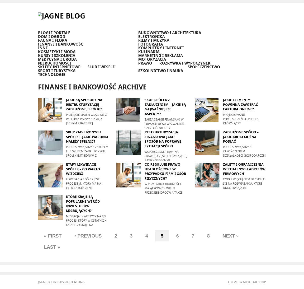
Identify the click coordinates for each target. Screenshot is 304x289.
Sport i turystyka (57, 71)
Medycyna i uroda (57, 59)
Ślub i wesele (101, 67)
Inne (43, 48)
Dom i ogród (51, 36)
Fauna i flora (52, 40)
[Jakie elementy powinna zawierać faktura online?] (207, 110)
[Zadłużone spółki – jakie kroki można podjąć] (207, 142)
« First (53, 235)
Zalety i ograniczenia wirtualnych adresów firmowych (244, 169)
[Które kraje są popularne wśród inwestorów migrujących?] (50, 207)
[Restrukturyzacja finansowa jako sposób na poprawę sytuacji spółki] (128, 142)
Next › (230, 235)
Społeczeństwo (204, 67)
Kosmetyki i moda (57, 52)
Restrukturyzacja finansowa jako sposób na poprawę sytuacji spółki (163, 139)
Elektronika (151, 36)
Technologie (51, 74)
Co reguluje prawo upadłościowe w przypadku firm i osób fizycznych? (165, 171)
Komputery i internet (161, 48)
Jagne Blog (47, 282)
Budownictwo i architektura (169, 33)
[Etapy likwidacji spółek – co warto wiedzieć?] (50, 174)
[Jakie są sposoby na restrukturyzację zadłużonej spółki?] (50, 110)
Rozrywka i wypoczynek (184, 63)
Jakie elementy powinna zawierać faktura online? (240, 104)
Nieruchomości (54, 63)
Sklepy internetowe (59, 67)
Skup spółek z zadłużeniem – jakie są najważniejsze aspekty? (165, 107)
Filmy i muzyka (153, 40)
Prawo (145, 63)
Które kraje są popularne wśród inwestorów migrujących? (83, 203)
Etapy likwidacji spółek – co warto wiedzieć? (83, 169)
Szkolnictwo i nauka (160, 71)
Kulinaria (149, 52)
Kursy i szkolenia (56, 55)
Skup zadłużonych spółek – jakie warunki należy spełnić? (87, 137)
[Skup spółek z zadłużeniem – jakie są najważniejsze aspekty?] (128, 110)
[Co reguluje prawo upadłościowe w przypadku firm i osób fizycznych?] (128, 174)
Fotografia (150, 44)
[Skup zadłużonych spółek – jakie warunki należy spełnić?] (50, 142)
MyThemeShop (254, 282)
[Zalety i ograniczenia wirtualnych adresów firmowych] (207, 174)
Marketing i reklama (160, 55)
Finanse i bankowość (60, 44)
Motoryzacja (152, 59)
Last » (52, 247)
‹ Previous (88, 235)
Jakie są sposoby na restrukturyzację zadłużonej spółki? (84, 104)
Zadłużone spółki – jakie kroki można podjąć (241, 137)
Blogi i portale (54, 33)
